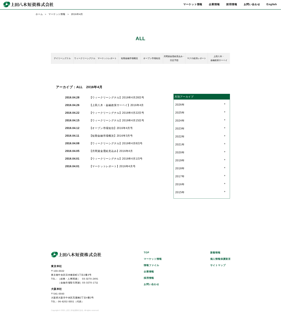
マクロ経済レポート (196, 58)
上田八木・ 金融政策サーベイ (218, 58)
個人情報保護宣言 (220, 258)
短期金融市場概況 (129, 58)
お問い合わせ (252, 4)
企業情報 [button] (214, 4)
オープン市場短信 (151, 58)
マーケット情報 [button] (192, 4)
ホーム (39, 14)
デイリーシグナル (62, 58)
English (272, 4)
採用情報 (231, 4)
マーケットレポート (107, 58)
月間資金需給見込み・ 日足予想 (174, 58)
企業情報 (149, 271)
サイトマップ (218, 265)
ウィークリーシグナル (84, 58)
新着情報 (215, 252)
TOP (146, 252)
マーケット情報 (56, 14)
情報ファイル (151, 265)
